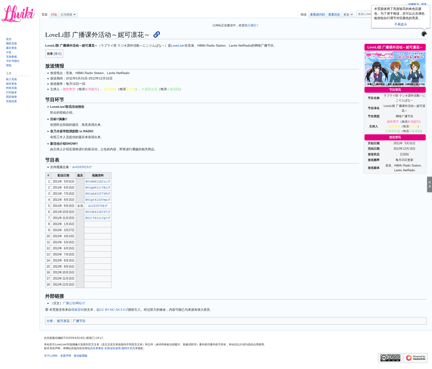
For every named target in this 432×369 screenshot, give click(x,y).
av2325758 (96, 205)
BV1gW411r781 (96, 187)
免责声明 (65, 355)
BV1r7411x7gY (96, 218)
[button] (68, 13)
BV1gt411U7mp (96, 199)
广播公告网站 (72, 303)
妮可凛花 (63, 321)
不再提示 (400, 24)
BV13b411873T (96, 212)
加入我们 (250, 25)
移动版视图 (80, 355)
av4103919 (80, 167)
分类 (50, 321)
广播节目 (79, 321)
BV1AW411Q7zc (96, 181)
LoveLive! (178, 45)
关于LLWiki (51, 355)
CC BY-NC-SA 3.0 (112, 309)
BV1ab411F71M (96, 193)
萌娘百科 (77, 309)
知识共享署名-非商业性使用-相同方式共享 (112, 348)
